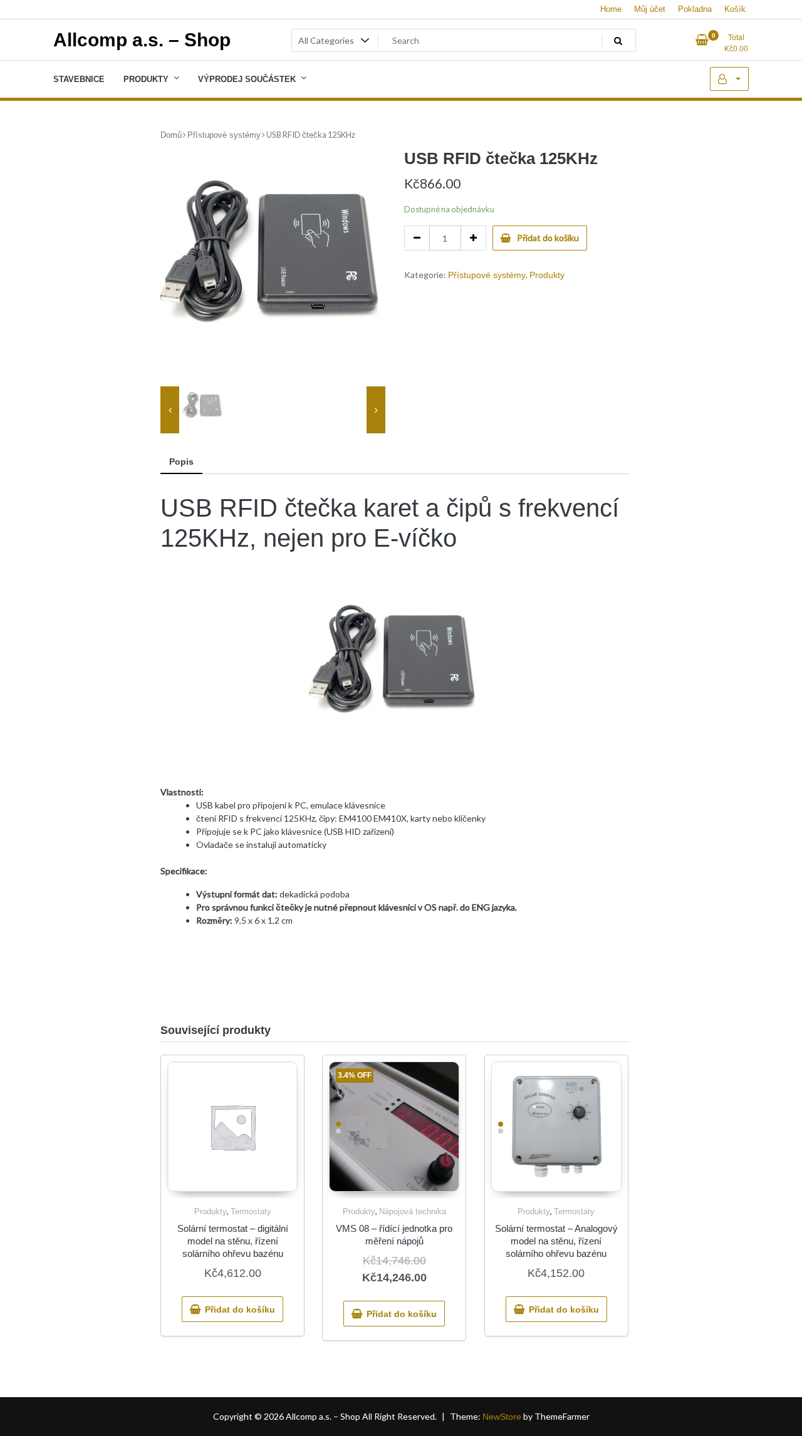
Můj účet (649, 9)
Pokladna (695, 9)
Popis (181, 462)
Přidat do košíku (548, 237)
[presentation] (169, 409)
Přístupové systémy (224, 135)
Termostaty (251, 1211)
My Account (729, 79)
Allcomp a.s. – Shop (142, 39)
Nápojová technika (412, 1211)
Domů (171, 135)
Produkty (547, 275)
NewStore (501, 1417)
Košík (735, 9)
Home (611, 9)
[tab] (181, 462)
